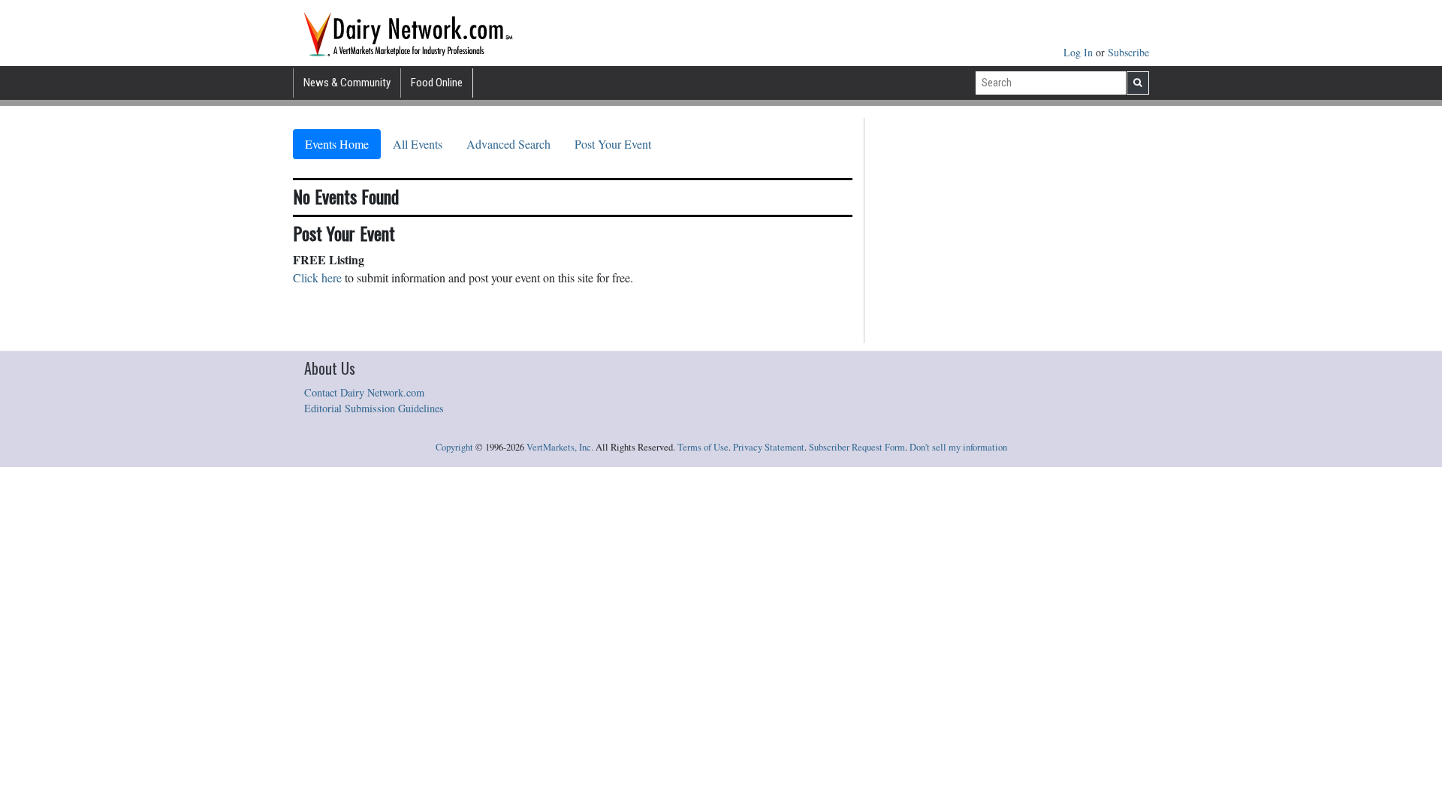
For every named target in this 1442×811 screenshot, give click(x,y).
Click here (317, 277)
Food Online (437, 82)
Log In (1079, 52)
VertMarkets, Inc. (559, 447)
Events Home (337, 144)
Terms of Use (703, 447)
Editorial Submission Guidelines (374, 408)
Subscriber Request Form (857, 447)
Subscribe (1128, 52)
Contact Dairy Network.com (364, 392)
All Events (417, 144)
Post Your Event (613, 144)
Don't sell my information (958, 447)
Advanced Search (508, 144)
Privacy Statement (768, 447)
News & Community (347, 82)
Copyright (454, 447)
